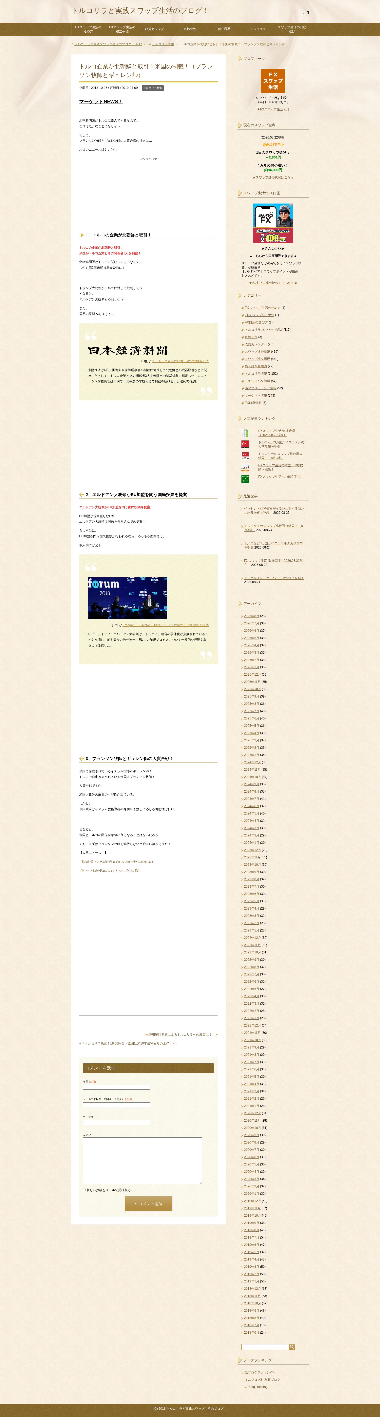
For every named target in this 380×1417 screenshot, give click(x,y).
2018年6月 (251, 1332)
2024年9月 (251, 784)
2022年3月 (251, 1003)
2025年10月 (252, 689)
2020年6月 (251, 1157)
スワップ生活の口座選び (292, 29)
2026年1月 (251, 667)
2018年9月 (251, 1310)
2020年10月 (252, 1127)
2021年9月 (251, 1047)
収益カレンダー (156, 29)
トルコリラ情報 (152, 88)
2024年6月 (251, 806)
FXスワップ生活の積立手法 (122, 29)
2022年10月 (252, 952)
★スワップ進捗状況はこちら (273, 177)
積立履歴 (224, 29)
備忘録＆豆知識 (256, 366)
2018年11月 (252, 1296)
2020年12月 (252, 1113)
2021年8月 (251, 1054)
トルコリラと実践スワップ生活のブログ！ (140, 11)
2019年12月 (252, 1201)
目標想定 (251, 337)
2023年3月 (251, 915)
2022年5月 (251, 989)
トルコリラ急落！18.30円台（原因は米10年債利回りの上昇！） (130, 1043)
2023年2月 (251, 923)
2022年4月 (251, 996)
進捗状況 (190, 29)
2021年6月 (251, 1069)
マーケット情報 (256, 395)
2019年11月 (252, 1208)
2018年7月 (251, 1325)
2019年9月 (251, 1223)
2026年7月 (251, 623)
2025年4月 (251, 733)
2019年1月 (251, 1281)
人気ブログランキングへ (258, 1372)
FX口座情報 (253, 402)
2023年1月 (251, 930)
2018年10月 (252, 1303)
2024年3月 (251, 828)
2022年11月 (252, 945)
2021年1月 (251, 1106)
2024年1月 (251, 842)
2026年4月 (251, 645)
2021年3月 (251, 1091)
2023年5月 (251, 901)
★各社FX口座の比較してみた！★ (273, 283)
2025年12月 (252, 674)
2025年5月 (251, 725)
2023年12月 (252, 850)
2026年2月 (251, 660)
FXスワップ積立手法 (259, 315)
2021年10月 (252, 1040)
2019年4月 (251, 1259)
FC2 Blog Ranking (254, 1387)
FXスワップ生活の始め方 (88, 29)
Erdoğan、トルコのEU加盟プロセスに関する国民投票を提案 (166, 625)
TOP (108, 44)
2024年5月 (251, 813)
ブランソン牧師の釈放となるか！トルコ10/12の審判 (109, 870)
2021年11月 (252, 1032)
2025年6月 (251, 718)
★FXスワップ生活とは (273, 109)
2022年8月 (251, 967)
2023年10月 (252, 864)
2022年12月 (252, 937)
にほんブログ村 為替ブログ (260, 1379)
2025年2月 (251, 747)
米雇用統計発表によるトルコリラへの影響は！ (178, 1034)
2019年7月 (251, 1237)
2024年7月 (251, 798)
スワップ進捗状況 (257, 351)
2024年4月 (251, 820)
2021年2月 (251, 1098)
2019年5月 (251, 1252)
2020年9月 (251, 1135)
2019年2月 (251, 1274)
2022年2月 (251, 1011)
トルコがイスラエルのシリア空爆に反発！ (274, 578)
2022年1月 (251, 1018)
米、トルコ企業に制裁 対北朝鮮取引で (180, 361)
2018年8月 (251, 1318)
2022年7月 (251, 974)
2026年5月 (251, 638)
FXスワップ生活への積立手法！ (281, 476)
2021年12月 (252, 1025)
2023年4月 (251, 908)
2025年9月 (251, 696)
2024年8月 (251, 791)
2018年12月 (252, 1288)
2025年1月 (251, 755)
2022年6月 (251, 981)
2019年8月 (251, 1230)
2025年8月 (251, 703)
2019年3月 (251, 1266)
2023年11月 (252, 857)
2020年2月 (251, 1186)
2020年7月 (251, 1149)
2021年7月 (251, 1062)
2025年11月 (252, 682)
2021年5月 (251, 1076)
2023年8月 (251, 879)
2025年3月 (251, 740)
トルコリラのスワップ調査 (264, 329)
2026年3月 (251, 652)
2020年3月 (251, 1179)
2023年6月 (251, 894)
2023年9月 (251, 872)
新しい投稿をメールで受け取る (108, 1190)
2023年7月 (251, 886)
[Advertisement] (148, 189)
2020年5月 (251, 1164)
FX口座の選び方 (256, 322)
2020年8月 (251, 1142)
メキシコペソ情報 (257, 381)
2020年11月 (252, 1120)
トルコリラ (258, 29)
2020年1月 (251, 1193)
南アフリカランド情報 (260, 388)
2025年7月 (251, 711)
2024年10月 (252, 777)
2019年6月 (251, 1244)
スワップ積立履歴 (257, 359)
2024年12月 (252, 762)
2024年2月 (251, 835)
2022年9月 (251, 959)
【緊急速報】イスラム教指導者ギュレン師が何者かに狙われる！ (116, 861)
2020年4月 (251, 1171)
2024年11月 (252, 769)
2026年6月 (251, 630)
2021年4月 (251, 1084)
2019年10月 (252, 1215)
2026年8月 (251, 616)
